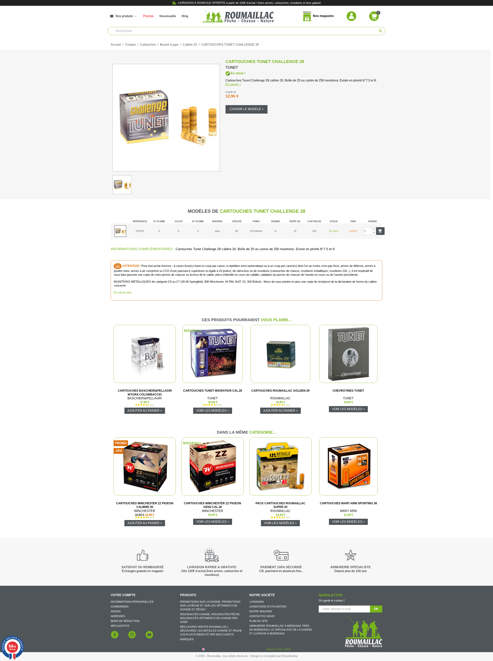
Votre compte (123, 595)
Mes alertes (120, 625)
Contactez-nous (261, 616)
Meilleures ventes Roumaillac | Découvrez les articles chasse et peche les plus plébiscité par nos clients (211, 630)
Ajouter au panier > (144, 410)
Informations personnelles (132, 601)
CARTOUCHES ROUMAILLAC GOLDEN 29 (280, 390)
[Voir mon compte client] (351, 16)
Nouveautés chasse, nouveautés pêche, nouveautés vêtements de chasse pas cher (210, 618)
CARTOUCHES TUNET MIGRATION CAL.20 (212, 390)
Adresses (118, 616)
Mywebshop (289, 656)
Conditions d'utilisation (267, 606)
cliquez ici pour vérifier (278, 649)
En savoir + (233, 84)
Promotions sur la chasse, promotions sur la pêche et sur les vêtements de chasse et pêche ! (210, 605)
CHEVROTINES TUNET (348, 390)
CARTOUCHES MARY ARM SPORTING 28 (348, 503)
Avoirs (116, 611)
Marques (187, 639)
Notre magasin (260, 611)
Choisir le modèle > (246, 109)
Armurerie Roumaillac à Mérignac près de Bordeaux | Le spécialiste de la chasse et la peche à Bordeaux (280, 629)
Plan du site (258, 620)
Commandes (119, 606)
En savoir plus (123, 292)
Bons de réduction (125, 620)
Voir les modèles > (212, 410)
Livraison (256, 601)
